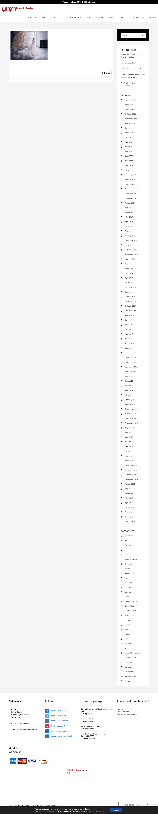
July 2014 (128, 489)
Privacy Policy (51, 805)
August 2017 (130, 315)
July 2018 (128, 264)
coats (127, 554)
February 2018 (130, 287)
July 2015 (128, 432)
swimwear (129, 634)
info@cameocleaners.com (27, 729)
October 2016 (130, 362)
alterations (129, 536)
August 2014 (130, 484)
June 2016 (129, 381)
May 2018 (129, 273)
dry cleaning (129, 564)
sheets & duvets (131, 611)
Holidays (128, 587)
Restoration (129, 606)
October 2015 (130, 418)
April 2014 (129, 503)
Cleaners (128, 550)
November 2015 (131, 414)
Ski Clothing (129, 615)
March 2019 (129, 226)
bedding (128, 540)
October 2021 (130, 114)
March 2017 (129, 339)
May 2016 (129, 386)
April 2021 (129, 142)
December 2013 (131, 521)
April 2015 (129, 446)
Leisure (127, 597)
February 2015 (130, 456)
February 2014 (130, 512)
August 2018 (130, 259)
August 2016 (130, 371)
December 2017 (131, 296)
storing (127, 620)
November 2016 (131, 357)
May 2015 (129, 442)
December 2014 (131, 465)
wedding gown (130, 676)
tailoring (128, 643)
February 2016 (130, 400)
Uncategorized (130, 657)
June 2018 (129, 268)
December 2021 (131, 109)
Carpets (152, 18)
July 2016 (128, 376)
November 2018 (131, 245)
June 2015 (129, 437)
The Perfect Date (127, 63)
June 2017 (129, 325)
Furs (126, 578)
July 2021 (128, 128)
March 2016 (129, 395)
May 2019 (129, 217)
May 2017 (129, 329)
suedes (127, 625)
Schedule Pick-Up (73, 18)
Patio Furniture (131, 601)
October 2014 (130, 475)
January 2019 (130, 236)
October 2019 (130, 193)
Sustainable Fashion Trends (131, 69)
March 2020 (129, 170)
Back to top (106, 73)
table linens (129, 639)
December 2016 (131, 353)
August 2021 (130, 123)
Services (56, 18)
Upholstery (129, 667)
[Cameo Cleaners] (17, 8)
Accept (116, 810)
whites (127, 681)
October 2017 (130, 306)
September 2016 (131, 367)
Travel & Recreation (132, 653)
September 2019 (131, 198)
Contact (100, 18)
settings (101, 811)
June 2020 (129, 156)
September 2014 (131, 479)
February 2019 (130, 231)
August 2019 (130, 203)
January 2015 (130, 460)
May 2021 (129, 137)
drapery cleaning (131, 559)
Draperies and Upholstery (131, 18)
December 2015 (131, 409)
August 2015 (130, 428)
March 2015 (129, 451)
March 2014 (129, 507)
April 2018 (129, 278)
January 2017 (130, 348)
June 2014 (129, 493)
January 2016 (130, 404)
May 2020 (129, 161)
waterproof (129, 672)
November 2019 (131, 189)
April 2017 (129, 334)
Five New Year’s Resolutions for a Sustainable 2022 (93, 735)
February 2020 (130, 175)
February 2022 (130, 100)
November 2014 (131, 470)
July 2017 (128, 320)
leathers (128, 592)
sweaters (128, 629)
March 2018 (129, 282)
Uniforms (128, 662)
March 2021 (129, 147)
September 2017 (131, 311)
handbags (128, 582)
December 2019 (131, 184)
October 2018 (130, 250)
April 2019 (129, 222)
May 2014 (129, 498)
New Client (121, 709)
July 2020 (128, 151)
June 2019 (129, 212)
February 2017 (130, 343)
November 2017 (131, 301)
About (88, 18)
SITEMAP (14, 747)
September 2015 (131, 423)
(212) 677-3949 (23, 723)
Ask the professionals (36, 18)
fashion (127, 568)
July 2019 (128, 207)
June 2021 (129, 133)
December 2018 (131, 240)
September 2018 (131, 254)
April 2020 (129, 165)
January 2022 (130, 104)
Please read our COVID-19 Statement (79, 2)
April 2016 (129, 390)
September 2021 (131, 118)
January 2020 (130, 179)
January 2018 (130, 292)
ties (126, 648)
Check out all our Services (127, 714)
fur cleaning (129, 573)
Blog (111, 18)
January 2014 (130, 517)
